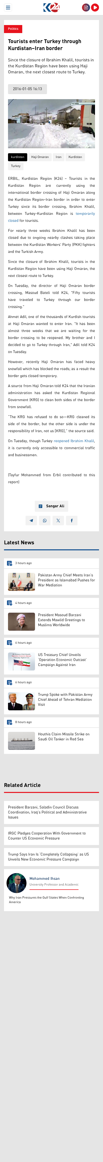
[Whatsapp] (44, 520)
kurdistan (17, 157)
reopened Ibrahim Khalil (74, 441)
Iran (59, 157)
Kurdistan (75, 157)
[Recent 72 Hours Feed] (86, 8)
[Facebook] (72, 520)
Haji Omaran (40, 157)
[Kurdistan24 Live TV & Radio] (95, 8)
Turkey (15, 166)
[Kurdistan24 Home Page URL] (51, 7)
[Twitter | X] (58, 520)
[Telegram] (31, 520)
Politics (13, 29)
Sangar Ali (55, 506)
